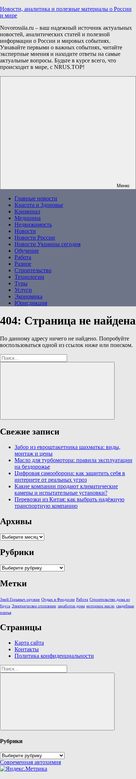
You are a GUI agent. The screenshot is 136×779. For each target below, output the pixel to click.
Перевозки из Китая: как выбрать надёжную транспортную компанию (69, 502)
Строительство (33, 270)
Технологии (29, 277)
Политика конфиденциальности (54, 656)
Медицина (28, 218)
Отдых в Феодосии (58, 599)
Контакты (27, 649)
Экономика (28, 296)
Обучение (27, 251)
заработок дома (71, 606)
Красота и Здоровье (39, 205)
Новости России (35, 237)
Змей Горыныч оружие (20, 599)
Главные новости (36, 198)
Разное (23, 264)
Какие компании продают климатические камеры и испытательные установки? (66, 489)
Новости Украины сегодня (48, 244)
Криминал (27, 211)
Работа (23, 257)
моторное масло (100, 606)
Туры (21, 283)
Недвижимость (33, 224)
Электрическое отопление (34, 606)
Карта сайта (29, 643)
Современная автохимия (30, 762)
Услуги (23, 290)
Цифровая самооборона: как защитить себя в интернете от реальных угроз (70, 476)
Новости (25, 231)
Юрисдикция (31, 303)
